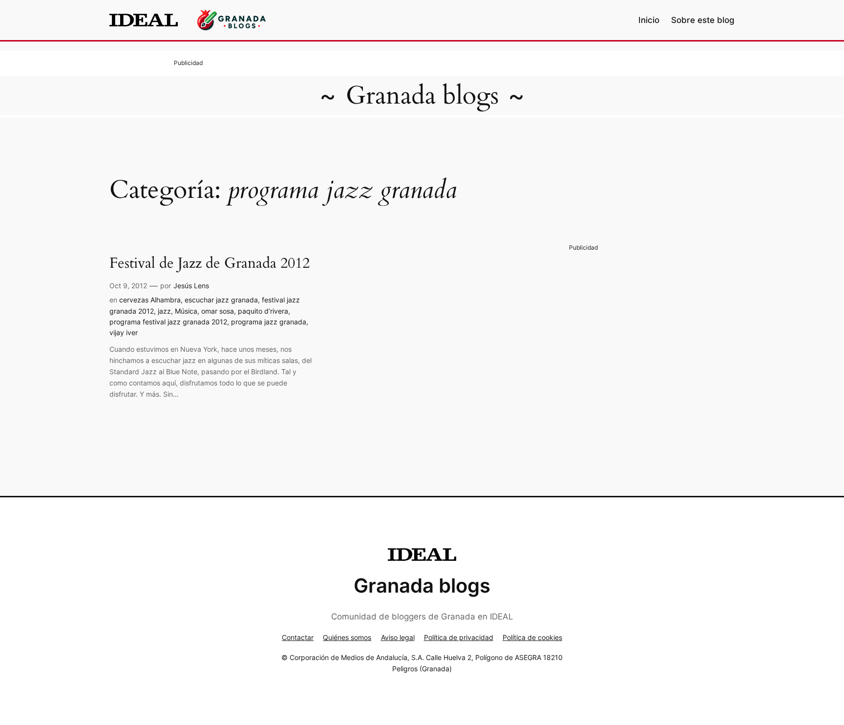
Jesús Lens (191, 285)
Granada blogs (422, 95)
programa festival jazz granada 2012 (168, 322)
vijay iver (123, 332)
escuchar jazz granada (221, 300)
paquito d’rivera (263, 311)
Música (186, 311)
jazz (164, 311)
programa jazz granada (268, 322)
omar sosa (217, 311)
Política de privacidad (458, 637)
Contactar (298, 637)
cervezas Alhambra (150, 300)
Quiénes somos (347, 637)
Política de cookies (532, 637)
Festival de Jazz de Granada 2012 (209, 264)
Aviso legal (398, 637)
